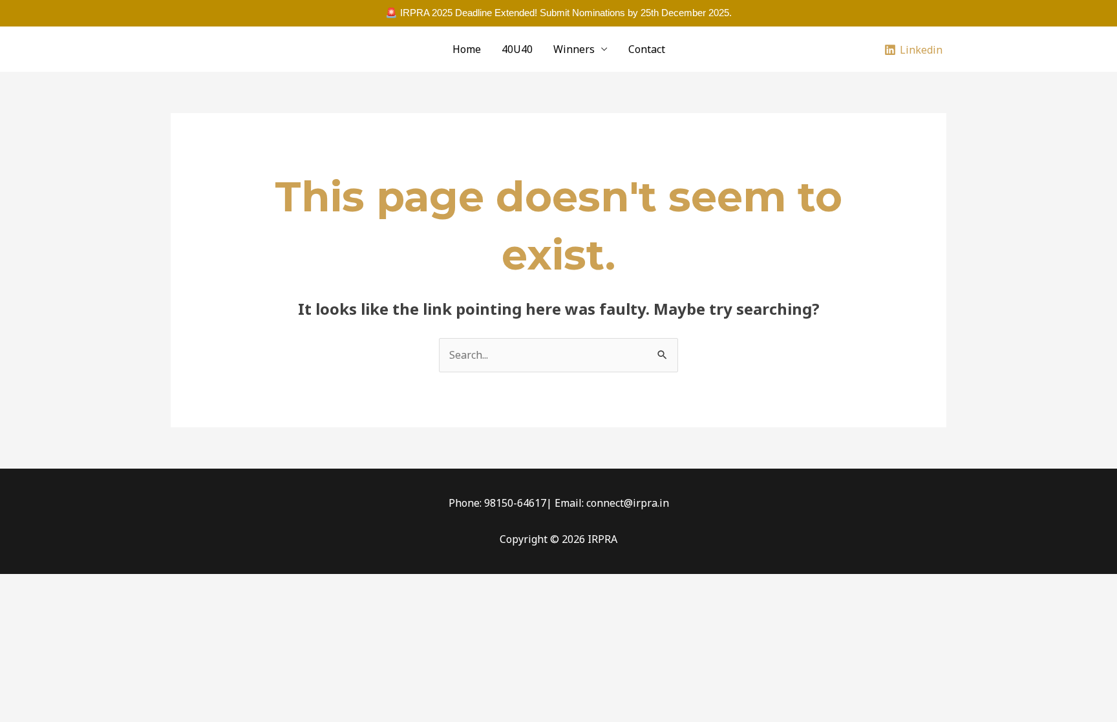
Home (466, 49)
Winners (574, 49)
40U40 (517, 49)
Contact (646, 49)
